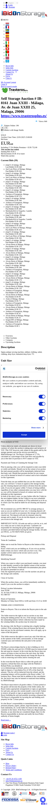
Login (10, 5)
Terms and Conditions (14, 770)
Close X (9, 78)
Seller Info (9, 68)
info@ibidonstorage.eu (14, 781)
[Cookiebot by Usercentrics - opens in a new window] (35, 368)
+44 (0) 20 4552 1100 (14, 779)
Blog (7, 764)
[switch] (42, 404)
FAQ (7, 750)
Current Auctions (12, 70)
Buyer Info (10, 66)
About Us (9, 74)
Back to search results (9, 86)
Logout (13, 82)
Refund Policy (11, 768)
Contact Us (10, 72)
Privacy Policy (11, 766)
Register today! (9, 733)
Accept (24, 435)
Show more (36, 428)
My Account (5, 82)
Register (11, 7)
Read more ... (6, 720)
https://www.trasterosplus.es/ (24, 116)
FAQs (8, 76)
